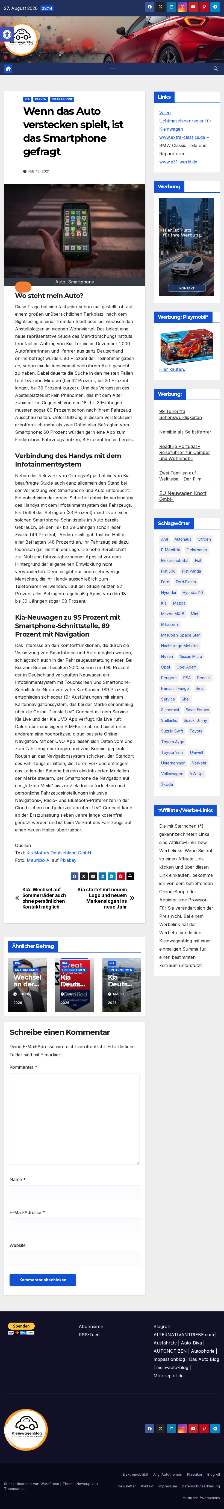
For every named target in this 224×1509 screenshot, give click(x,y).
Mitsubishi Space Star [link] (180, 635)
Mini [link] (194, 613)
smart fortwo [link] (197, 709)
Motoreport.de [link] (169, 1375)
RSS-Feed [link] (89, 1334)
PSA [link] (187, 677)
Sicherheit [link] (170, 709)
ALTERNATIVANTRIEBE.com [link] (184, 1334)
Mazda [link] (179, 603)
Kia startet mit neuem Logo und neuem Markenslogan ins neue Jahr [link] (102, 898)
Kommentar (23, 1067)
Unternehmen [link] (26, 970)
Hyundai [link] (168, 592)
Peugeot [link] (169, 677)
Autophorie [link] (202, 1351)
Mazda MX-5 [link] (172, 613)
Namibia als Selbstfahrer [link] (185, 432)
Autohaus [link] (183, 539)
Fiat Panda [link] (191, 571)
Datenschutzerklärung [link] (201, 1486)
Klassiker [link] (194, 1474)
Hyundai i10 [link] (192, 592)
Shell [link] (186, 699)
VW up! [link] (197, 773)
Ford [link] (165, 581)
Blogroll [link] (213, 1474)
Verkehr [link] (199, 763)
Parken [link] (40, 99)
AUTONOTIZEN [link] (170, 1351)
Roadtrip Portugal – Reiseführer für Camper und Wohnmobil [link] (184, 452)
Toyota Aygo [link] (172, 741)
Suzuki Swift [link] (172, 731)
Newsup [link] (83, 1483)
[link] (7, 34)
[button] (23, 287)
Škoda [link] (167, 784)
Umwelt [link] (196, 752)
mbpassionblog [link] (169, 1359)
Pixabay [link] (68, 860)
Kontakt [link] (147, 1486)
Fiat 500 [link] (168, 571)
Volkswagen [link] (172, 773)
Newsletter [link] (127, 1486)
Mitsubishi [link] (170, 624)
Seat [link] (200, 688)
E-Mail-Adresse (27, 1212)
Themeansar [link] (15, 1488)
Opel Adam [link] (186, 667)
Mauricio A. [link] (39, 860)
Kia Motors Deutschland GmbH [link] (58, 852)
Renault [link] (204, 677)
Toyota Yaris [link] (172, 752)
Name (18, 1179)
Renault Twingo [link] (175, 688)
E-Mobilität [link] (170, 549)
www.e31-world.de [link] (178, 162)
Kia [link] (27, 99)
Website (18, 1245)
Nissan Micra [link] (190, 656)
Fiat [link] (198, 560)
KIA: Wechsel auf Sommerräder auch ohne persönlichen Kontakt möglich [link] (44, 898)
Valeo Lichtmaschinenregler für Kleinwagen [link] (185, 121)
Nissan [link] (167, 656)
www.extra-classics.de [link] (182, 137)
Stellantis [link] (169, 720)
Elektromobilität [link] (174, 560)
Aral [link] (164, 539)
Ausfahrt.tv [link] (165, 1343)
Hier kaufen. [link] (172, 369)
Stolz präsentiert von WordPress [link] (32, 1483)
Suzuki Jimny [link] (195, 720)
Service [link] (168, 699)
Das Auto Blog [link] (204, 1359)
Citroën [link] (204, 539)
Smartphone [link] (62, 99)
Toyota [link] (196, 731)
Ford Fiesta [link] (186, 581)
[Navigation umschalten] (113, 69)
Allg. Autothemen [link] (167, 1474)
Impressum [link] (167, 1486)
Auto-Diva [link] (191, 1343)
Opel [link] (165, 667)
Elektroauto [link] (197, 549)
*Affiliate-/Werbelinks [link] (201, 1498)
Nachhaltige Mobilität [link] (180, 645)
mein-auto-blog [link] (172, 1367)
